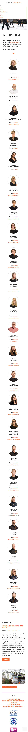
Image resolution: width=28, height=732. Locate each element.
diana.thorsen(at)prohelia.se (13, 490)
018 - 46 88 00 (15, 122)
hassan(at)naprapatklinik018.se (13, 539)
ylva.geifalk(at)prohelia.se (13, 390)
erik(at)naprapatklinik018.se (13, 612)
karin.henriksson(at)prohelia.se (13, 219)
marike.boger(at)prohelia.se (13, 365)
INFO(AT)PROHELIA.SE (18, 631)
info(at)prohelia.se (13, 341)
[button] (0, 5)
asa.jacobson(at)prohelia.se (13, 124)
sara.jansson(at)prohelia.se (13, 79)
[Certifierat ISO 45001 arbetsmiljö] (13, 719)
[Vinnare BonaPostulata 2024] (13, 728)
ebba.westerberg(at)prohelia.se (13, 242)
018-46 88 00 (16, 101)
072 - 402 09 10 (15, 77)
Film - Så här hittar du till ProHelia (11, 687)
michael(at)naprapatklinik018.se (13, 563)
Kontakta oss (6, 659)
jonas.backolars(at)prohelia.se (13, 465)
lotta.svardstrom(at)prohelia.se (13, 291)
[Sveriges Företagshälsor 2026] (13, 711)
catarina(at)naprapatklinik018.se (13, 588)
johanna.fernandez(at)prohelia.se (13, 439)
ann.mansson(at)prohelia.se (13, 318)
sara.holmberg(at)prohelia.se (13, 267)
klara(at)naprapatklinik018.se (13, 515)
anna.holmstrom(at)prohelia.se (13, 195)
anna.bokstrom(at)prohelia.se (13, 414)
